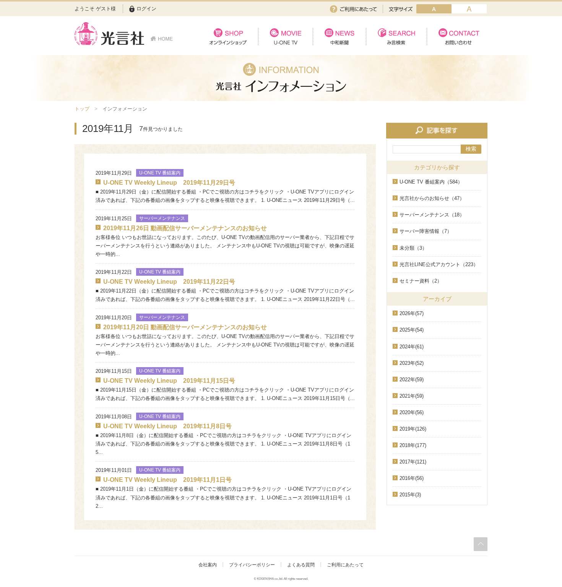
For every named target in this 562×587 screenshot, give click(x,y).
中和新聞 (339, 36)
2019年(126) (413, 429)
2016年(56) (412, 478)
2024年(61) (412, 347)
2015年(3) (410, 495)
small (434, 8)
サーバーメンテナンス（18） (432, 215)
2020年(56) (412, 412)
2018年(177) (413, 445)
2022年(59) (412, 379)
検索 (471, 149)
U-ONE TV (285, 36)
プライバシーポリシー (252, 564)
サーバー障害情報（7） (426, 231)
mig (469, 8)
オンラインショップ (228, 36)
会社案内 (207, 564)
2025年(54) (412, 330)
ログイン (146, 8)
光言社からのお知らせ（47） (432, 198)
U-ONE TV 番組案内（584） (431, 182)
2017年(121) (413, 462)
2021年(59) (412, 396)
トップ (82, 109)
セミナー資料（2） (421, 281)
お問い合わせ (457, 36)
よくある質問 (301, 564)
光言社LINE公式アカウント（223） (439, 264)
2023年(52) (412, 363)
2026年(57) (412, 313)
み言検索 (396, 36)
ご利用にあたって (353, 9)
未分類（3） (413, 248)
